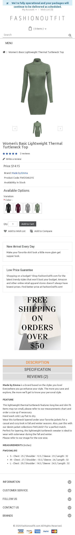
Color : (8, 200)
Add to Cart (27, 224)
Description (37, 362)
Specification (37, 369)
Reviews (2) (37, 376)
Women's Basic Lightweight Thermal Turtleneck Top (36, 52)
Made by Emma (20, 173)
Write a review (13, 159)
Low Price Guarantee (20, 270)
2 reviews (25, 153)
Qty (5, 224)
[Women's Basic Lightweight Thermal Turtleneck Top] (38, 86)
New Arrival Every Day (21, 246)
